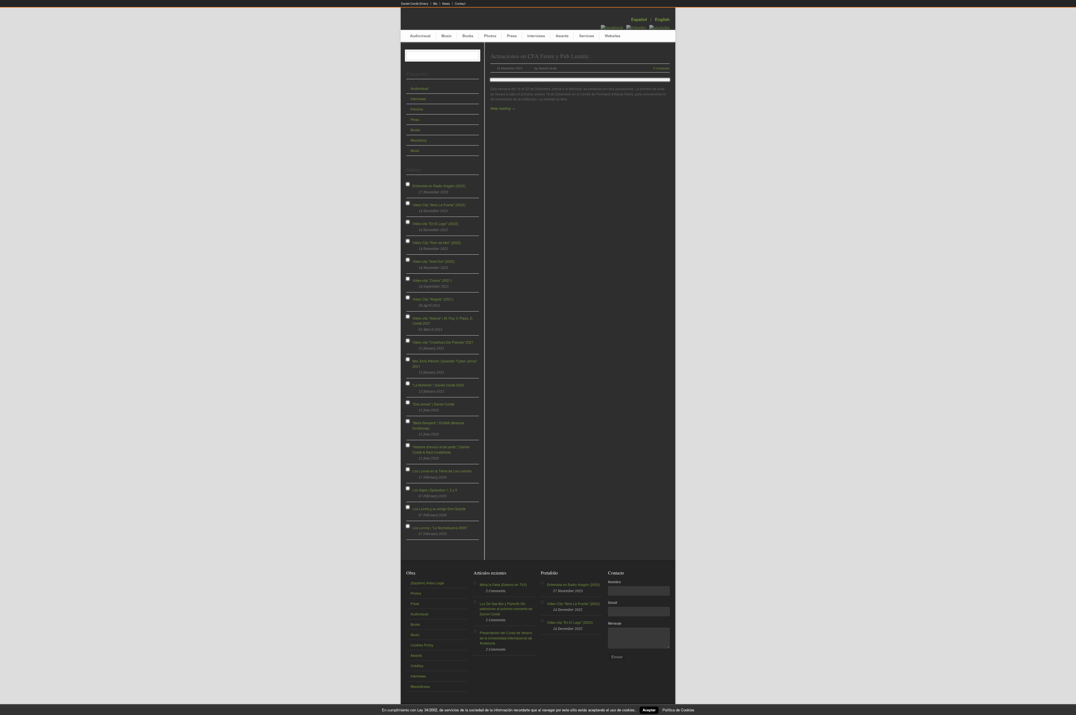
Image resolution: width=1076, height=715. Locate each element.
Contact (460, 3)
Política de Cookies (678, 709)
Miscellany (419, 140)
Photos (490, 35)
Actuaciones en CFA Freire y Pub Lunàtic (539, 56)
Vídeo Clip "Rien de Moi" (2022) (436, 242)
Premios (417, 109)
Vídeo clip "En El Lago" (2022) (435, 223)
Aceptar (649, 709)
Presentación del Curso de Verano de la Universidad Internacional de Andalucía (506, 637)
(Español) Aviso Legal (427, 582)
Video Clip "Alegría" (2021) (432, 299)
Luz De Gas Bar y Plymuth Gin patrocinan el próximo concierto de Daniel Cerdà (506, 608)
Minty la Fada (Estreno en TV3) (503, 584)
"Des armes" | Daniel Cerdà (433, 404)
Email (612, 602)
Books (467, 35)
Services (586, 35)
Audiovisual (420, 35)
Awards (562, 35)
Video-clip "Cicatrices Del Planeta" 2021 (443, 342)
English (662, 19)
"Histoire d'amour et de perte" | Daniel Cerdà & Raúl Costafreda (440, 449)
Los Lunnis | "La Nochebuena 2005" (439, 527)
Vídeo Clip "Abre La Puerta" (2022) (438, 204)
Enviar (617, 657)
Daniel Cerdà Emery (414, 3)
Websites (612, 35)
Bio (435, 3)
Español (639, 19)
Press (512, 35)
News (446, 3)
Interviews (536, 35)
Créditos (417, 665)
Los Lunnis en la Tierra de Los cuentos (442, 470)
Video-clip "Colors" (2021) (432, 280)
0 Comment (661, 68)
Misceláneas (420, 686)
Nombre (614, 581)
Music (446, 35)
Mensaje (615, 623)
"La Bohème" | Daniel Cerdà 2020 (438, 385)
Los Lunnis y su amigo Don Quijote (439, 508)
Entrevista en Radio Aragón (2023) (438, 185)
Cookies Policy (422, 645)
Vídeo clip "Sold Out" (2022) (433, 261)
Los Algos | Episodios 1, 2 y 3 (434, 489)
